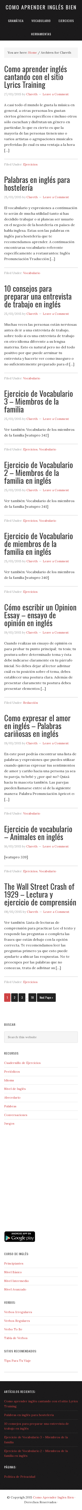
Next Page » (46, 997)
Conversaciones (15, 1115)
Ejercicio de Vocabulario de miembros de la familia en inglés (38, 543)
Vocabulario (31, 273)
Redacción (30, 703)
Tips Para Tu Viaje (17, 1361)
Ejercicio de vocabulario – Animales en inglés (38, 832)
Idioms (9, 1080)
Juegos (9, 1123)
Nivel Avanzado (15, 1289)
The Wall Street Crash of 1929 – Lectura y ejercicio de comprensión (40, 894)
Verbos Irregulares (18, 1312)
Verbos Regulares (17, 1321)
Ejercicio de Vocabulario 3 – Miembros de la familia (38, 401)
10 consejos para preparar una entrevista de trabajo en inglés (38, 296)
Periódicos (12, 1072)
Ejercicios (30, 164)
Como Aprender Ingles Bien (53, 1497)
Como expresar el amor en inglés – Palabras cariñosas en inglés (37, 725)
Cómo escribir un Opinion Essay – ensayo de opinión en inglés (40, 614)
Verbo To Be (13, 1329)
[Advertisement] (26, 1211)
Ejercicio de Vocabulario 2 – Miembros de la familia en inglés (38, 472)
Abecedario (12, 1097)
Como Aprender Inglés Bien (41, 7)
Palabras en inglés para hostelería (37, 183)
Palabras (10, 1106)
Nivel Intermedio (16, 1281)
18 (32, 997)
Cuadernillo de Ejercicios (22, 1063)
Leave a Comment (56, 94)
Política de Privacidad (19, 1477)
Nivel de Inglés (15, 1089)
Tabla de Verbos (16, 1338)
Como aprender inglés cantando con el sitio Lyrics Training (35, 76)
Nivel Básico (13, 1272)
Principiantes (13, 1263)
